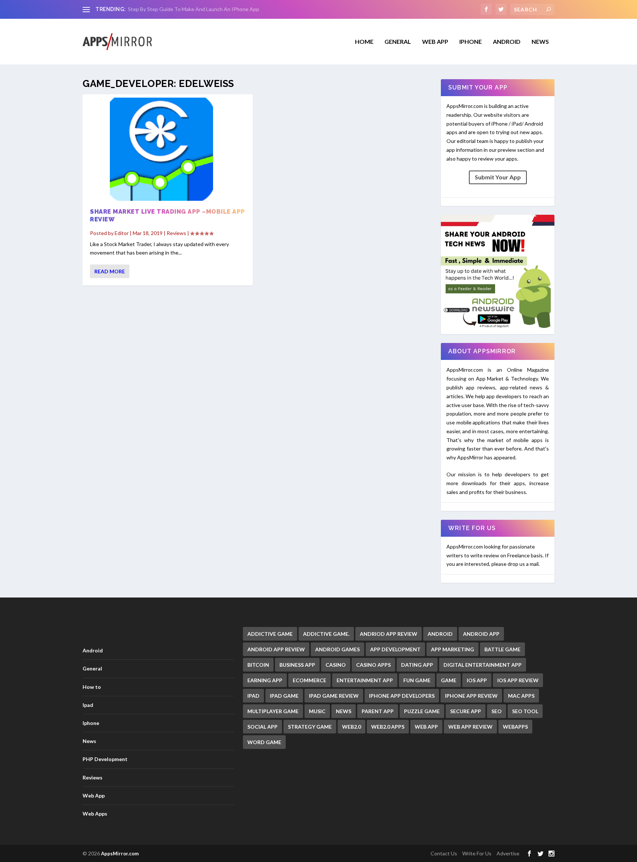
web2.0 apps (387, 726)
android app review (276, 649)
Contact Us (444, 853)
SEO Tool (525, 711)
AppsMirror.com (120, 853)
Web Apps (95, 813)
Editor (122, 233)
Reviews (176, 233)
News (540, 42)
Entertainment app (365, 680)
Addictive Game (270, 634)
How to (92, 687)
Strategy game (310, 726)
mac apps (521, 696)
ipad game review (334, 696)
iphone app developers (402, 696)
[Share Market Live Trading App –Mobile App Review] (168, 149)
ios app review (518, 680)
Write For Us (476, 853)
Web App (435, 42)
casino (336, 665)
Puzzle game (422, 711)
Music (317, 711)
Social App (262, 726)
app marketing (452, 649)
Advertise (508, 853)
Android (507, 42)
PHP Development (105, 759)
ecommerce (309, 680)
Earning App (264, 680)
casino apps (373, 665)
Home (364, 42)
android (440, 634)
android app (481, 634)
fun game (417, 680)
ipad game (284, 696)
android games (337, 649)
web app (426, 726)
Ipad (88, 705)
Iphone (470, 42)
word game (264, 742)
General (92, 668)
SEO (496, 711)
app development (395, 649)
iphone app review (471, 696)
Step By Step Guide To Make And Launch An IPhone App (193, 9)
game (448, 680)
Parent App (378, 711)
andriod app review (388, 634)
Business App (297, 665)
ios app (477, 680)
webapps (515, 726)
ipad (253, 696)
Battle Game (502, 649)
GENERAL (397, 42)
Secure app (465, 711)
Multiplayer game (273, 711)
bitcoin (258, 665)
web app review (470, 726)
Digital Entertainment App (482, 665)
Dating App (417, 665)
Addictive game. (326, 634)
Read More (109, 271)
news (343, 711)
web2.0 (351, 726)
